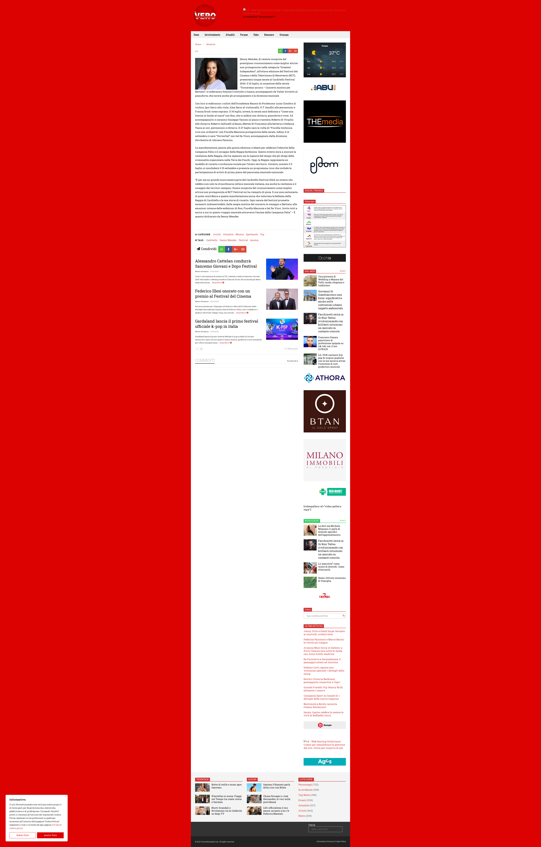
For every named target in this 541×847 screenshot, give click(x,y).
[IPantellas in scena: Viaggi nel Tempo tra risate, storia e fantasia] (202, 799)
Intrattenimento (212, 34)
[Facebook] (285, 51)
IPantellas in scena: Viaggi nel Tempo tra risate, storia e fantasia (226, 799)
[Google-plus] (290, 51)
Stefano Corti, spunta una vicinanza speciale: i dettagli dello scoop (324, 670)
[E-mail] (295, 51)
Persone (244, 34)
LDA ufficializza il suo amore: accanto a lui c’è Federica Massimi (276, 810)
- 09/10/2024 (213, 271)
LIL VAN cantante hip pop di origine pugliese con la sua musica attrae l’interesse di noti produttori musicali (331, 360)
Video (256, 34)
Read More (217, 282)
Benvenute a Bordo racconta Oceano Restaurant (320, 705)
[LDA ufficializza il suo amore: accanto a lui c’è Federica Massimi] (254, 810)
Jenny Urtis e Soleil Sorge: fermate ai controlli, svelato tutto (324, 633)
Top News (304, 795)
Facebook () (292, 361)
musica (254, 240)
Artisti (217, 234)
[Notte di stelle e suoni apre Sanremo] (202, 787)
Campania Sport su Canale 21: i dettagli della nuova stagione (322, 697)
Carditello (211, 240)
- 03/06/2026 (214, 331)
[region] (37, 818)
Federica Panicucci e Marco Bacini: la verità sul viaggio (324, 641)
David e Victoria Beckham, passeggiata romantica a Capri (322, 680)
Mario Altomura (202, 271)
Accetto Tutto (50, 835)
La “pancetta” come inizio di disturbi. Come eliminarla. (331, 566)
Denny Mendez (228, 240)
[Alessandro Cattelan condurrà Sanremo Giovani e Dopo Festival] (282, 269)
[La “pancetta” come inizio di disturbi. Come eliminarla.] (310, 568)
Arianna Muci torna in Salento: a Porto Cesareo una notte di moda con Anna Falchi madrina (323, 651)
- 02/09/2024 (214, 301)
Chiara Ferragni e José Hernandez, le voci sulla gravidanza (276, 799)
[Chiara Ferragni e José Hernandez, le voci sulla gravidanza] (254, 799)
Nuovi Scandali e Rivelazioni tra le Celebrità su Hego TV (226, 810)
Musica (240, 234)
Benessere (269, 34)
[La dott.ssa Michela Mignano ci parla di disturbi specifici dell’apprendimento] (310, 530)
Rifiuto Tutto (22, 835)
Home (196, 34)
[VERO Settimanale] (205, 19)
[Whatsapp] (280, 51)
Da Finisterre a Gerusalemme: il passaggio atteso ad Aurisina (322, 661)
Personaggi (305, 784)
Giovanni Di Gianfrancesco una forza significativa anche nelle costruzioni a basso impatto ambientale (330, 300)
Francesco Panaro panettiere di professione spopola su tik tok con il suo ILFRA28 (330, 343)
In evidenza (305, 789)
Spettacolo (252, 234)
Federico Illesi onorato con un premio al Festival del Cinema (223, 293)
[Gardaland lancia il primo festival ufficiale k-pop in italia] (282, 329)
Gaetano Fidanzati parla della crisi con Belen (276, 786)
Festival (243, 240)
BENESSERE (312, 521)
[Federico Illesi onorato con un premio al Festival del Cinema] (282, 299)
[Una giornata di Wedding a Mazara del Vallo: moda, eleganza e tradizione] (310, 280)
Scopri (342, 271)
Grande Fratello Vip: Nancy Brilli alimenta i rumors (323, 689)
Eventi (302, 800)
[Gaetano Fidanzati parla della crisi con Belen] (254, 787)
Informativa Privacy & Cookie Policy (331, 841)
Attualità (230, 34)
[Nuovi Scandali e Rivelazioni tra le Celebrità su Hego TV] (202, 810)
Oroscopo (284, 34)
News (301, 815)
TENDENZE (202, 779)
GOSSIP (252, 779)
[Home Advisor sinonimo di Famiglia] (310, 582)
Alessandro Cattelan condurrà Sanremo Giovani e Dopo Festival (226, 263)
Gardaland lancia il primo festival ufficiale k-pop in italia (226, 323)
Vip (262, 234)
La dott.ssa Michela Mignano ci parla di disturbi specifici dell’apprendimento (329, 530)
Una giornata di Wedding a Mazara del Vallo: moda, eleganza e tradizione (331, 281)
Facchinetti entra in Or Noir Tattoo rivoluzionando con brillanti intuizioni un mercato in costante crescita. (331, 323)
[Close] (65, 796)
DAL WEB (310, 271)
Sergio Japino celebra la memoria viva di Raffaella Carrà (323, 714)
